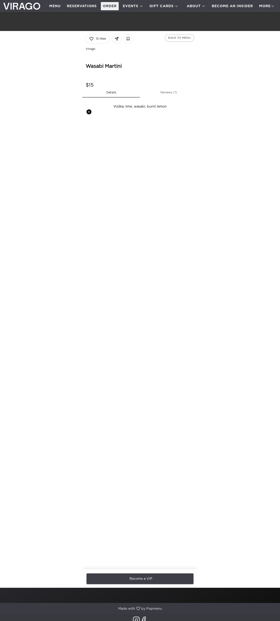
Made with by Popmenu (82, 608)
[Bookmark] (128, 38)
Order (110, 6)
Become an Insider (232, 6)
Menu (55, 6)
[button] (133, 6)
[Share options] (116, 38)
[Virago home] (21, 6)
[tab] (111, 92)
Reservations (82, 6)
